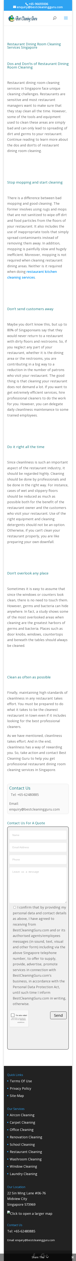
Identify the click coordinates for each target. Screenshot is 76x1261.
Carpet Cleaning (22, 1122)
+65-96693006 (38, 4)
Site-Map (17, 1095)
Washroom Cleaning (26, 1159)
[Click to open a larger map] (29, 1213)
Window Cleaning (23, 1166)
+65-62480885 (28, 794)
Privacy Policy (20, 1088)
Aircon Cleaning (22, 1115)
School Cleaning (22, 1144)
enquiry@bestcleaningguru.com (34, 809)
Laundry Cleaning (23, 1174)
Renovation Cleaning (26, 1137)
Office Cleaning (22, 1129)
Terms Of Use (21, 1081)
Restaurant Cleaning (26, 1151)
